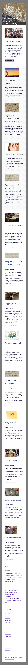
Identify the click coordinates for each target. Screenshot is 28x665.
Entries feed (7, 646)
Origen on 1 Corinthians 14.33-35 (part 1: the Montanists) (14, 118)
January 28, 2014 (7, 482)
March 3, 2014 (7, 247)
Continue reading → (9, 60)
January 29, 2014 (7, 442)
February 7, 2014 (7, 404)
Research (12, 286)
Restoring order (16, 598)
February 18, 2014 (7, 286)
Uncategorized (12, 247)
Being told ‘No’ (11, 422)
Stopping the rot (11, 303)
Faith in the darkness (13, 225)
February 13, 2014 (7, 325)
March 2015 (7, 614)
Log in (6, 643)
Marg (6, 592)
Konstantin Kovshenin (9, 659)
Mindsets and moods (13, 499)
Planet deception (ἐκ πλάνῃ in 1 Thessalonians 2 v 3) (13, 188)
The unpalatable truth (13, 343)
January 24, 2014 (7, 520)
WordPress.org (8, 650)
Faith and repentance (13, 537)
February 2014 (8, 620)
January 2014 (7, 622)
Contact (10, 596)
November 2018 (8, 609)
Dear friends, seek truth (14, 154)
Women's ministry (13, 442)
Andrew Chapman (8, 600)
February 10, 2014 (7, 364)
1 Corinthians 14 (8, 630)
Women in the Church (11, 19)
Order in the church (12, 41)
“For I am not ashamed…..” (10, 575)
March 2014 (7, 618)
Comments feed (8, 648)
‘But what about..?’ (12, 460)
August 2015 (7, 611)
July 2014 (7, 616)
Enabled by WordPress (9, 657)
